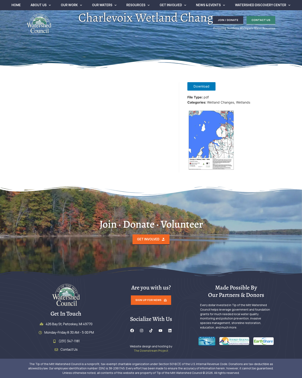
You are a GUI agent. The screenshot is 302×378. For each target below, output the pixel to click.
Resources (135, 5)
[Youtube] (160, 330)
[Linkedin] (170, 330)
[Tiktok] (151, 330)
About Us (39, 5)
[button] (205, 20)
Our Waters (102, 5)
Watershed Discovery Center (260, 5)
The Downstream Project (151, 351)
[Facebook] (132, 330)
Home (16, 5)
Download (201, 86)
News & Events (208, 5)
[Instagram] (141, 330)
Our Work (69, 5)
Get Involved (171, 5)
